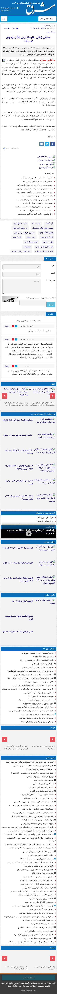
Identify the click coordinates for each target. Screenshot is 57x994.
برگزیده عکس (50, 595)
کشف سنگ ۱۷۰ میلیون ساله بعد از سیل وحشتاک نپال (33, 674)
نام (53, 265)
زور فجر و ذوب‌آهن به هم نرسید (41, 909)
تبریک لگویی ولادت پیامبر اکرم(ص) (40, 791)
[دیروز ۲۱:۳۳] (44, 552)
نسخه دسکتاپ (29, 977)
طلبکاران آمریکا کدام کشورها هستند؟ (39, 769)
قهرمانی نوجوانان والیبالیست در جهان (18, 563)
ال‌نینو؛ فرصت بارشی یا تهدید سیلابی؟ (43, 747)
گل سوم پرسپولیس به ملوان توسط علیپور (38, 938)
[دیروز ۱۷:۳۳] (44, 425)
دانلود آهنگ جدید (46, 232)
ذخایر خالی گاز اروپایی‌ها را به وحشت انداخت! (36, 880)
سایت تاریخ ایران (20, 223)
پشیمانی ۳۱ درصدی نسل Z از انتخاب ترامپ (37, 809)
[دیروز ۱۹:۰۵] (44, 621)
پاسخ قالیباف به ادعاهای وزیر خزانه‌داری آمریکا (36, 660)
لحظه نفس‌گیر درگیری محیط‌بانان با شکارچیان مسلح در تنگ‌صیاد (30, 678)
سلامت (52, 947)
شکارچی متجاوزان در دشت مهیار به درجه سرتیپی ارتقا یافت (19, 467)
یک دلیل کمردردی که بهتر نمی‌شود (40, 787)
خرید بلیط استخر (31, 242)
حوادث (52, 727)
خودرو (53, 384)
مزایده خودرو (48, 242)
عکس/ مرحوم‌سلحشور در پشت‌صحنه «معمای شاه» (33, 206)
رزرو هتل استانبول (20, 228)
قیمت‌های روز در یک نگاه (45, 513)
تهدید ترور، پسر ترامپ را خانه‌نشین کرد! (38, 931)
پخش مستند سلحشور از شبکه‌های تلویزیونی (36, 203)
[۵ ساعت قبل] (15, 957)
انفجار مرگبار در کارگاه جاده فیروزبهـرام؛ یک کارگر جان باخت (15, 747)
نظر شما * (50, 280)
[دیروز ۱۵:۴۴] (44, 440)
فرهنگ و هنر (46, 18)
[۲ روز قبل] (44, 582)
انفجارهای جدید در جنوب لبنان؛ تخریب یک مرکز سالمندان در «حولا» (28, 916)
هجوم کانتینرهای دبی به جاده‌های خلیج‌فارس (37, 653)
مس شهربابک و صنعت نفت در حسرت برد (38, 920)
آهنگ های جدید (46, 237)
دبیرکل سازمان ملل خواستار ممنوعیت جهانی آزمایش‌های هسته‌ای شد (28, 844)
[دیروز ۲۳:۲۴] (15, 737)
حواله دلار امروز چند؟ (45, 517)
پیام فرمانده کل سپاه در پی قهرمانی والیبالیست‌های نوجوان (32, 816)
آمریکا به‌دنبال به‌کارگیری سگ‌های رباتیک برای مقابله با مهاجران (30, 830)
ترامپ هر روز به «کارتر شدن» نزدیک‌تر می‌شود (36, 718)
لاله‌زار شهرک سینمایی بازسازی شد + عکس (37, 177)
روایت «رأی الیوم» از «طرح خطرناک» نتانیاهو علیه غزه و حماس (30, 942)
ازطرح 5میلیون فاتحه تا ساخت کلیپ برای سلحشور (34, 214)
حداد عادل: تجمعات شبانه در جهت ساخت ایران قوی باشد (32, 812)
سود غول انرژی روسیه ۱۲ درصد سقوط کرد (38, 798)
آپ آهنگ (49, 223)
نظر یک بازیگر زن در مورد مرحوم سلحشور (37, 196)
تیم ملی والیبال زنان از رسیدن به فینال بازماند (37, 721)
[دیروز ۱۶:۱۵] (28, 534)
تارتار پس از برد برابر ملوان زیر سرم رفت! (38, 682)
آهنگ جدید (16, 237)
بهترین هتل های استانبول (42, 228)
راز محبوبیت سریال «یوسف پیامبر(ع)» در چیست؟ (34, 199)
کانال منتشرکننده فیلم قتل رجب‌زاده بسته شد (19, 452)
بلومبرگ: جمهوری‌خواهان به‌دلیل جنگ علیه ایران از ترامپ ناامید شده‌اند (27, 689)
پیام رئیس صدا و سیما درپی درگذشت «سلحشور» (34, 192)
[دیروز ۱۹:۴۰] (44, 567)
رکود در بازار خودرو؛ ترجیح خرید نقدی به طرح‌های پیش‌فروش (16, 404)
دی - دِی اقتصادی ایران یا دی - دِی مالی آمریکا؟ (36, 859)
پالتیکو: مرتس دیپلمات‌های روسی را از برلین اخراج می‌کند (33, 934)
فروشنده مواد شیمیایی (44, 251)
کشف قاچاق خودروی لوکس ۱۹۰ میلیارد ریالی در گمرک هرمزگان (42, 404)
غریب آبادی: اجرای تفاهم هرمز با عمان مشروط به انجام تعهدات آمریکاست (31, 839)
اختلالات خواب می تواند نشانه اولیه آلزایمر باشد (36, 794)
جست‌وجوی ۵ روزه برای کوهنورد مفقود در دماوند (35, 700)
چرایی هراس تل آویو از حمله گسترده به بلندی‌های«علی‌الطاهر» (30, 671)
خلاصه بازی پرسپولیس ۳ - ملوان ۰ (41, 898)
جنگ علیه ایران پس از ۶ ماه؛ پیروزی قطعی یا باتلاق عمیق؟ (32, 773)
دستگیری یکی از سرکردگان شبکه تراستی (18, 420)
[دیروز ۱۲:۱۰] (44, 485)
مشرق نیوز (34, 7)
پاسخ (7, 326)
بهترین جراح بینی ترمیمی (24, 232)
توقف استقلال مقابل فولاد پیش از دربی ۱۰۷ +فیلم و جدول (18, 579)
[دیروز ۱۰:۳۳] (42, 393)
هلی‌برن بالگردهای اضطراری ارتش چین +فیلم (36, 884)
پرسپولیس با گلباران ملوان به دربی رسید (17, 547)
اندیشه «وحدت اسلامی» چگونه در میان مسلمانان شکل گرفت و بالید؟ (28, 834)
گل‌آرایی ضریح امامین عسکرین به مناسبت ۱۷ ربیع (35, 927)
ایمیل (52, 273)
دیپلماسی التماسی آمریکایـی (43, 783)
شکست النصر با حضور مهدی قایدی (40, 855)
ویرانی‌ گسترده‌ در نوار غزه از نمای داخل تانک (37, 820)
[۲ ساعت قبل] (44, 606)
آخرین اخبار (50, 757)
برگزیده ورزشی (49, 541)
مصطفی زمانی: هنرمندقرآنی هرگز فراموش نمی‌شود (28, 39)
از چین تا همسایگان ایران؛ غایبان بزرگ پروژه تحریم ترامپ (32, 905)
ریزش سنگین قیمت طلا (44, 521)
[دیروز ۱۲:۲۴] (44, 470)
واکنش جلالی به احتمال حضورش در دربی (38, 876)
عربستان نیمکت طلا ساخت (43, 656)
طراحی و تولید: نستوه (28, 990)
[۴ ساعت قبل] (42, 957)
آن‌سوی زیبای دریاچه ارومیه (22, 601)
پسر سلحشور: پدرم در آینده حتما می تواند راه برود (34, 188)
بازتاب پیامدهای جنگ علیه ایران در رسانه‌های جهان (35, 869)
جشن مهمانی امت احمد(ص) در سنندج (18, 631)
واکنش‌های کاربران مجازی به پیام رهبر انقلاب (37, 714)
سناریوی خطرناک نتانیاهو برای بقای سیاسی (38, 851)
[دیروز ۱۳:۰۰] (44, 636)
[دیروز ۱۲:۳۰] (44, 455)
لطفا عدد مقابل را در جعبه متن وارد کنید (40, 298)
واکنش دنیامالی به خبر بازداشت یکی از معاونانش (35, 895)
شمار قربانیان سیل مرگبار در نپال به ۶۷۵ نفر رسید (35, 707)
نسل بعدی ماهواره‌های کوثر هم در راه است (19, 482)
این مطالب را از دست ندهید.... (43, 414)
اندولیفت (27, 246)
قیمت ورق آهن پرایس (44, 246)
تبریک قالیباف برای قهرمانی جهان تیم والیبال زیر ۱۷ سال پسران (30, 862)
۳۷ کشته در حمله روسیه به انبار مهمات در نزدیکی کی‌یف (33, 685)
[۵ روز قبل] (15, 393)
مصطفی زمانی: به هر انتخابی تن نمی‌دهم (37, 181)
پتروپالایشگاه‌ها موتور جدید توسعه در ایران (19, 618)
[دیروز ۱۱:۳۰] (44, 500)
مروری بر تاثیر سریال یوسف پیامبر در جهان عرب (35, 210)
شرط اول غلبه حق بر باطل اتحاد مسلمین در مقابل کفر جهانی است (29, 762)
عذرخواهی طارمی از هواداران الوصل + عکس (37, 667)
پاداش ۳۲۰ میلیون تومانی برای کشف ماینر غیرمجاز (19, 497)
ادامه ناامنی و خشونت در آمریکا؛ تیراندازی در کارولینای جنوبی (31, 891)
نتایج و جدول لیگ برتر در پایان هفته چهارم (38, 703)
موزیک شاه (36, 223)
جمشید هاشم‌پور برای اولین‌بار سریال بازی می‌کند (34, 185)
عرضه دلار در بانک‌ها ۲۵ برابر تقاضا (40, 696)
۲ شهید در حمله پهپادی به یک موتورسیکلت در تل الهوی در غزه (31, 710)
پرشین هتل (30, 237)
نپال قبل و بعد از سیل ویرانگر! (42, 663)
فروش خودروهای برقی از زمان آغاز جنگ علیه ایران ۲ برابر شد (31, 805)
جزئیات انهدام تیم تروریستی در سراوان (18, 435)
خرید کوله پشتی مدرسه (21, 251)
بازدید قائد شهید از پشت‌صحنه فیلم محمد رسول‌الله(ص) (33, 765)
